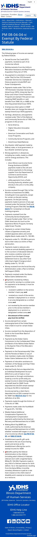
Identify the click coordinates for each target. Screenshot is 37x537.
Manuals (28, 20)
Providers (13, 14)
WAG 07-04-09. (16, 436)
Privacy (28, 528)
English (30, 2)
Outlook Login (31, 536)
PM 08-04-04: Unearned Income (24, 28)
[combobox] (31, 2)
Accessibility (20, 528)
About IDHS (10, 20)
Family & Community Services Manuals (14, 22)
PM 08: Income (25, 26)
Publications (20, 20)
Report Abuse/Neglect (15, 530)
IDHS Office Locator (18, 504)
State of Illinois (10, 528)
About (20, 14)
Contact (9, 16)
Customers (5, 14)
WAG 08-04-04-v (8, 49)
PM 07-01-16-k (20, 396)
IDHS (3, 20)
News (3, 16)
